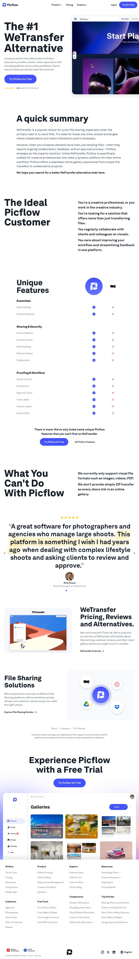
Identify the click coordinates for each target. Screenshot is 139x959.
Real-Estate (11, 917)
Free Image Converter (48, 917)
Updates (41, 892)
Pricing (8, 877)
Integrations (11, 887)
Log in (114, 5)
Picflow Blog (76, 887)
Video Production (14, 922)
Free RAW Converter (47, 922)
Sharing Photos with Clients (115, 902)
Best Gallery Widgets (112, 917)
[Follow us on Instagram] (102, 952)
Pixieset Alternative (79, 902)
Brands (9, 927)
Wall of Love (76, 877)
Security (37, 956)
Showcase (10, 882)
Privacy (24, 956)
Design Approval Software (115, 922)
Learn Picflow (76, 882)
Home (54, 728)
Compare (65, 728)
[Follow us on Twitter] (108, 952)
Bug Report (107, 882)
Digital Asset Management (50, 882)
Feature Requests (111, 877)
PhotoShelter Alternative (82, 912)
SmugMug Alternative (80, 907)
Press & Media (109, 887)
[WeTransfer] (112, 286)
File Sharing (79, 728)
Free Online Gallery (46, 907)
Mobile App (11, 892)
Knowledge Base (110, 872)
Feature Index (76, 872)
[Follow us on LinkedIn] (114, 952)
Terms (30, 956)
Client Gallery (44, 877)
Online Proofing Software (114, 907)
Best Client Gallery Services (115, 912)
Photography (11, 912)
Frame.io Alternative (80, 917)
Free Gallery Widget (47, 912)
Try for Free (128, 5)
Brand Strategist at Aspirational (69, 586)
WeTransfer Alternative (81, 922)
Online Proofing (45, 872)
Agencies (10, 907)
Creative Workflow (46, 887)
